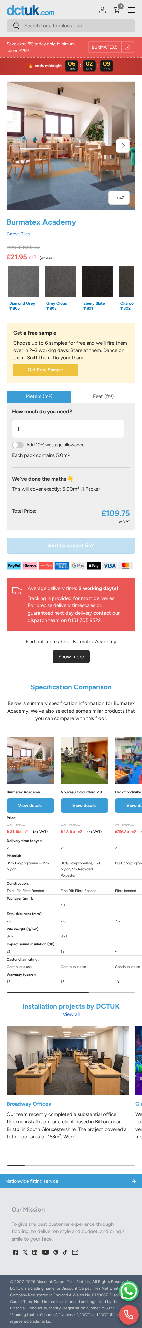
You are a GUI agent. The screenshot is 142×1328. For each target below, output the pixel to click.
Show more (71, 657)
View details (30, 805)
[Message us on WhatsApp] (129, 1291)
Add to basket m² (71, 545)
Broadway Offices (29, 1104)
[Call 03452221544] (129, 1315)
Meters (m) (39, 396)
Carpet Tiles (18, 233)
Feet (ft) (103, 396)
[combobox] (71, 25)
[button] (117, 10)
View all (71, 1014)
